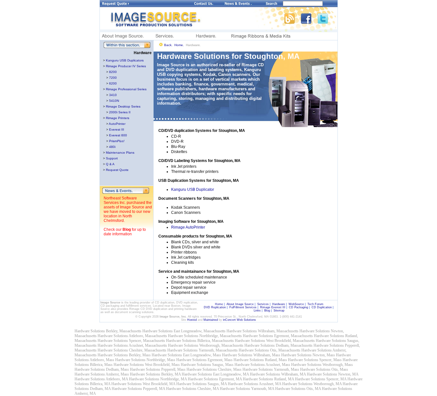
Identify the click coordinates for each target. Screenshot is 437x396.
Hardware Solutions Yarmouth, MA (247, 388)
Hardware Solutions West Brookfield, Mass (147, 364)
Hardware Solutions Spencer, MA (320, 379)
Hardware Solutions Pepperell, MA (138, 388)
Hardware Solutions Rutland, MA (268, 379)
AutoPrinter (117, 123)
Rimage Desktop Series (123, 106)
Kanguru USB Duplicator (192, 189)
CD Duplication (322, 307)
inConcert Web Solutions (239, 319)
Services (263, 304)
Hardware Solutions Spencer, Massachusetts (131, 340)
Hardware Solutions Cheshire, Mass (214, 369)
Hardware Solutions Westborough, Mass (322, 364)
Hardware (278, 304)
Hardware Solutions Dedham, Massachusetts (278, 345)
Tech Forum (315, 304)
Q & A (110, 164)
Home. (179, 45)
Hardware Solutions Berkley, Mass (124, 355)
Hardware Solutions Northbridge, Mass (145, 360)
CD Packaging (298, 307)
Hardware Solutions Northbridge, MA (158, 379)
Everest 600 (118, 135)
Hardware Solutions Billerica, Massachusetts (200, 340)
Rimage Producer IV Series (126, 66)
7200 (113, 77)
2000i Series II (120, 112)
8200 (113, 72)
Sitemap (279, 310)
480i (112, 147)
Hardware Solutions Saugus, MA (201, 384)
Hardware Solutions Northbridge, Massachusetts (205, 336)
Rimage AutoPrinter (188, 227)
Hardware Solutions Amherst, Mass (102, 374)
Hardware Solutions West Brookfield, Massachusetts (275, 340)
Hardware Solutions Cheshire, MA (192, 388)
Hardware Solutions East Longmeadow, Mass (186, 355)
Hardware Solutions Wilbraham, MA (278, 374)
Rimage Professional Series (126, 89)
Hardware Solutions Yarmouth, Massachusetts (202, 350)
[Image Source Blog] (292, 22)
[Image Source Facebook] (309, 22)
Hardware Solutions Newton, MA (332, 374)
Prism (116, 141)
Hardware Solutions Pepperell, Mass (158, 369)
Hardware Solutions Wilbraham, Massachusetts (262, 331)
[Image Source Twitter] (328, 22)
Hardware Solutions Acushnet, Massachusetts (132, 345)
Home (219, 304)
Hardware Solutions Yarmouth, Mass (270, 369)
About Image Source (240, 304)
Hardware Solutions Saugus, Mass (207, 364)
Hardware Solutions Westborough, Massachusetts (205, 345)
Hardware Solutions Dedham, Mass (102, 369)
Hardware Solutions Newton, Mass (308, 355)
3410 (113, 95)
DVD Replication (215, 307)
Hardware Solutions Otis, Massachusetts (269, 350)
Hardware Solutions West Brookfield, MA (143, 384)
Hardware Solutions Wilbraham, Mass (251, 355)
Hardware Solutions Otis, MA (298, 388)
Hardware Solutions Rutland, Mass (260, 360)
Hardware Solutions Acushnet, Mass (262, 364)
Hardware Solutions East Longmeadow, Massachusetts (184, 331)
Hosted (192, 319)
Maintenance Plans (120, 152)
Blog (127, 229)
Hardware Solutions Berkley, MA (155, 374)
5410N (114, 100)
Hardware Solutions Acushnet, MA (254, 384)
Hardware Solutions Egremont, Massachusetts (278, 336)
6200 (113, 83)
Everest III (116, 129)
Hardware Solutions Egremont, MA (215, 379)
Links (257, 310)
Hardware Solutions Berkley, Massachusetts (108, 331)
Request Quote (117, 170)
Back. (168, 45)
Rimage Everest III (272, 307)
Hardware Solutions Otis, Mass (324, 369)
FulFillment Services (243, 307)
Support (112, 158)
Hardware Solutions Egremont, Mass (204, 360)
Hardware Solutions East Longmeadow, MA (215, 374)
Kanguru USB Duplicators (125, 60)
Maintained (210, 319)
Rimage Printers (117, 118)
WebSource (296, 304)
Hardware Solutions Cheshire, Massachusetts (132, 350)
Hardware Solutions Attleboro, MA (101, 379)
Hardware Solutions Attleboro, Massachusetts (132, 336)
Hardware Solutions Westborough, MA (312, 384)
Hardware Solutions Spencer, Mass (315, 360)
